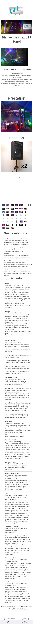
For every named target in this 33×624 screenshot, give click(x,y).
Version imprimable (10, 618)
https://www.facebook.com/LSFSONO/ (16, 610)
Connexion (26, 618)
